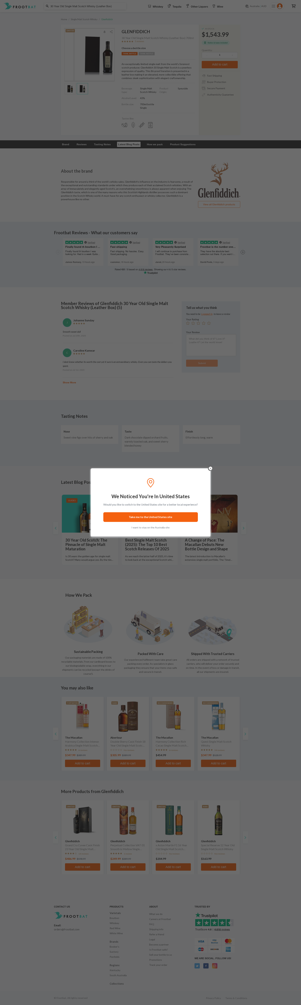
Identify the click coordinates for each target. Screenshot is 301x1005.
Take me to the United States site (150, 517)
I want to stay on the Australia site (150, 527)
